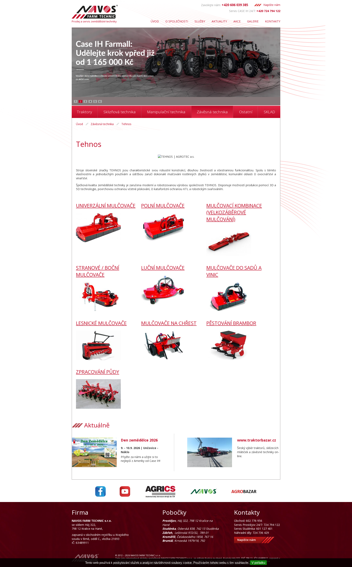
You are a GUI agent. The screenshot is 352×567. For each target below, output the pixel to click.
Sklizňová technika (119, 112)
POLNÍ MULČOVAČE (163, 205)
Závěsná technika (212, 112)
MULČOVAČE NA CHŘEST (169, 323)
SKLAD (269, 112)
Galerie (252, 21)
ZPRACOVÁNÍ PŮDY (97, 371)
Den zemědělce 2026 (139, 440)
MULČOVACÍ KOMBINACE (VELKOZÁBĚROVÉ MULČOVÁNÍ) (234, 212)
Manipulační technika (166, 112)
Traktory (84, 112)
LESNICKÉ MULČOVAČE (101, 323)
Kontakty (272, 21)
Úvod (155, 21)
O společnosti (176, 21)
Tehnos (126, 124)
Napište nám (271, 5)
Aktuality (219, 21)
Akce (237, 21)
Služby (200, 21)
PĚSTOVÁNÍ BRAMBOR (231, 323)
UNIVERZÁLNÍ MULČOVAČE (105, 205)
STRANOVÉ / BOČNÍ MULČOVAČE (97, 271)
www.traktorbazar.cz (256, 440)
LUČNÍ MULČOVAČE (163, 267)
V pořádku (258, 562)
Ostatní (245, 112)
